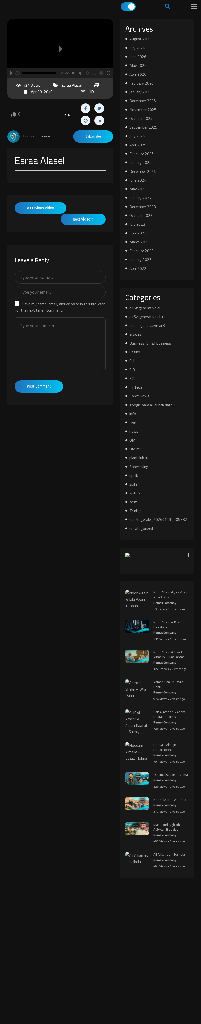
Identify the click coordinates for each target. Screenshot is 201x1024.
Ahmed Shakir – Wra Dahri (168, 684)
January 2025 (140, 162)
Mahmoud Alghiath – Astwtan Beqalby (168, 827)
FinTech (135, 387)
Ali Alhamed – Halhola (169, 854)
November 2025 (142, 109)
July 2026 (137, 47)
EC (131, 378)
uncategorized (141, 528)
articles (135, 334)
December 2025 (142, 100)
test (133, 502)
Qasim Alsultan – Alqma (170, 774)
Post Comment (39, 386)
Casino (134, 352)
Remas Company (164, 602)
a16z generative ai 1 (146, 316)
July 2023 (137, 224)
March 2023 (139, 242)
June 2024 (137, 180)
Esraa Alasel (72, 85)
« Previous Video (40, 208)
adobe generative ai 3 (147, 325)
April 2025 (137, 144)
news (133, 431)
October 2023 (140, 215)
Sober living (138, 466)
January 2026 (140, 92)
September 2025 (143, 127)
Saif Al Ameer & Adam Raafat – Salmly (169, 714)
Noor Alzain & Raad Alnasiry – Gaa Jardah (169, 654)
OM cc (134, 449)
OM (132, 440)
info (132, 413)
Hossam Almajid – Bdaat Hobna (166, 747)
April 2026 (137, 74)
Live (132, 422)
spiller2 (135, 493)
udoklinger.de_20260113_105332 (158, 519)
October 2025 (140, 118)
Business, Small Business (150, 343)
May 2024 (138, 189)
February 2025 (141, 153)
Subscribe (93, 136)
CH (131, 360)
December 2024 (142, 171)
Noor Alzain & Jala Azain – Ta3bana (170, 594)
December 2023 (142, 206)
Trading (135, 510)
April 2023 (137, 233)
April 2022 (137, 268)
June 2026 (137, 56)
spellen (135, 475)
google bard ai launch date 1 (152, 404)
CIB (132, 369)
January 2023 (140, 259)
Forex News (139, 396)
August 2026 (140, 39)
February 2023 (141, 250)
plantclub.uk (139, 457)
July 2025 (137, 136)
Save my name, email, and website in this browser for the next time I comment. (60, 307)
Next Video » (83, 219)
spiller (134, 484)
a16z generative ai (144, 307)
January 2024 (140, 197)
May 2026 (138, 65)
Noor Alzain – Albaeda (169, 799)
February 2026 (141, 83)
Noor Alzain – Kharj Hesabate (167, 624)
